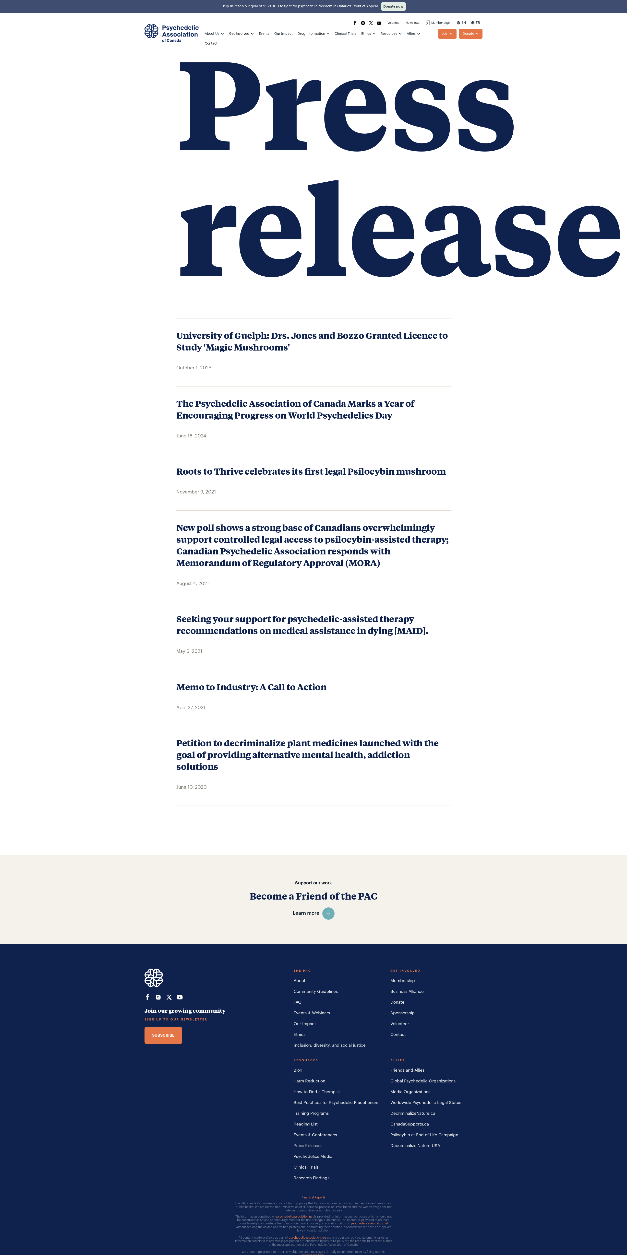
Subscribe (163, 1035)
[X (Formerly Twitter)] (371, 23)
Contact (211, 43)
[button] (214, 34)
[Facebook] (355, 23)
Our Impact (283, 33)
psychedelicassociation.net (295, 1216)
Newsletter (413, 22)
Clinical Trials (345, 33)
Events (264, 33)
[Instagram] (363, 23)
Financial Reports (314, 1197)
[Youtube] (379, 23)
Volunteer (394, 22)
